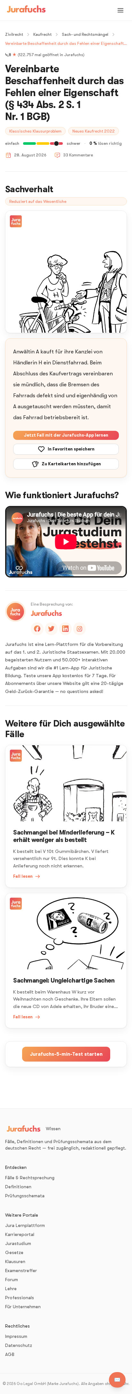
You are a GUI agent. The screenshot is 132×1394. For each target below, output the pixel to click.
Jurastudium (18, 1243)
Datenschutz (18, 1345)
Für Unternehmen (23, 1306)
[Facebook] (37, 628)
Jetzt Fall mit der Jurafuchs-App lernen (66, 435)
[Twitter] (51, 628)
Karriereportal (19, 1234)
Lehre (11, 1288)
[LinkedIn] (65, 628)
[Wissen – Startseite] (26, 10)
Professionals (19, 1297)
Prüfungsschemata (25, 1195)
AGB (9, 1354)
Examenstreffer (21, 1270)
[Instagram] (79, 628)
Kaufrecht (42, 34)
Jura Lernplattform (25, 1225)
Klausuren (15, 1261)
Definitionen (18, 1186)
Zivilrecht (14, 34)
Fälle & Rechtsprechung (29, 1177)
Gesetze (14, 1252)
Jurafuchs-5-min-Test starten (66, 1054)
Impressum (16, 1336)
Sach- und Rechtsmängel (85, 34)
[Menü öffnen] (120, 10)
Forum (11, 1279)
